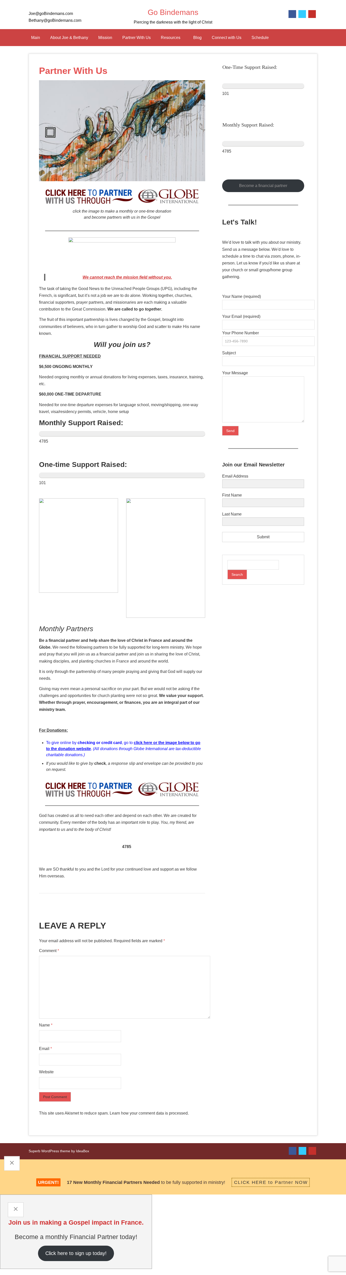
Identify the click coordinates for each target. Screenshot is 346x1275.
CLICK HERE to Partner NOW (271, 1182)
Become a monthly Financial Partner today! (76, 1236)
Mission (105, 37)
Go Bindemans (173, 12)
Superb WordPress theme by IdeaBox (59, 1151)
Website (46, 1072)
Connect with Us (226, 37)
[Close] (12, 1163)
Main (35, 37)
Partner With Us (136, 37)
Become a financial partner (263, 185)
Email (45, 1048)
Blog (197, 37)
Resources (170, 37)
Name (45, 1025)
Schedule (260, 37)
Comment (49, 951)
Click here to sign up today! (76, 1253)
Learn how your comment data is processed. (149, 1113)
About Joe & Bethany (69, 37)
